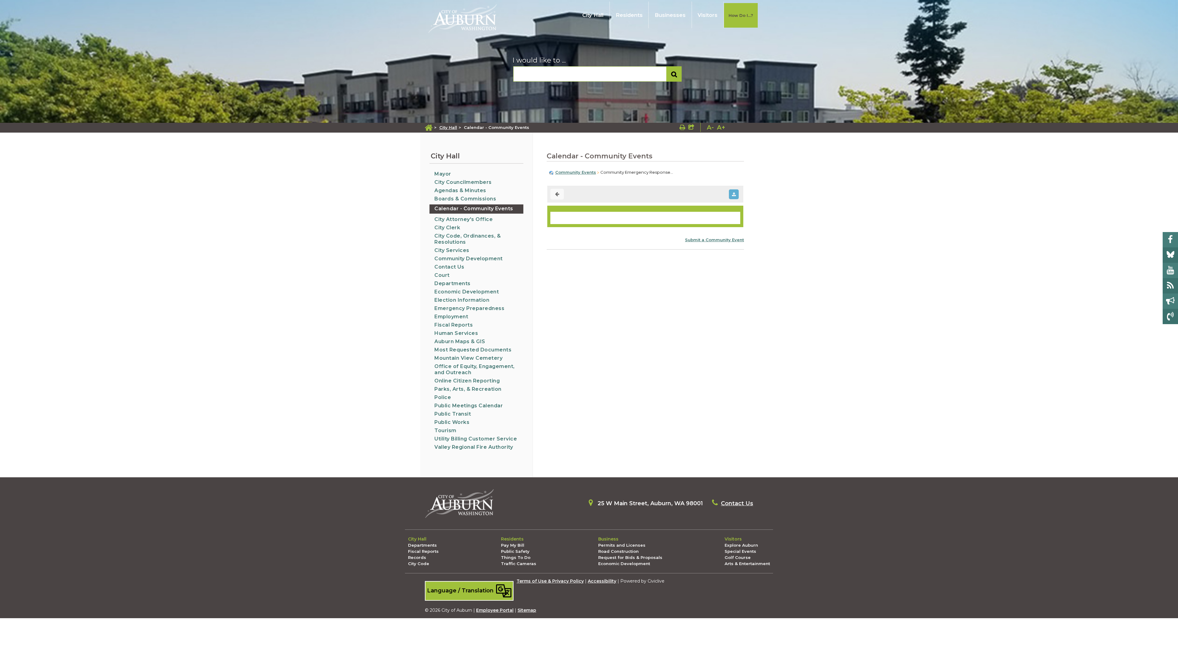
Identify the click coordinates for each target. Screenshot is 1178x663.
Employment (451, 317)
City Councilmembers (463, 182)
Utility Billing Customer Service (475, 439)
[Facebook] (1170, 239)
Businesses (670, 15)
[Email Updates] (1170, 301)
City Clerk (447, 228)
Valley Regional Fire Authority (473, 447)
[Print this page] (682, 127)
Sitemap (527, 610)
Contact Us (449, 267)
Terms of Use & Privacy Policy (550, 581)
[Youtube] (1170, 270)
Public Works (451, 422)
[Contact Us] (1170, 316)
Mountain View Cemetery (468, 358)
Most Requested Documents (472, 350)
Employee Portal (495, 610)
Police (442, 397)
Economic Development (466, 292)
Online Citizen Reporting (467, 381)
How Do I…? (741, 15)
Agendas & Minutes (460, 190)
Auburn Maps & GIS (459, 341)
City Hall (592, 15)
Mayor (442, 174)
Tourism (445, 430)
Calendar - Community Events (473, 208)
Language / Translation (461, 590)
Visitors (708, 15)
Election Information (461, 300)
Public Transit (452, 414)
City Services (451, 250)
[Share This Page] (691, 127)
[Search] (674, 74)
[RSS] (1170, 285)
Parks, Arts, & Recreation (468, 389)
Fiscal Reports (453, 325)
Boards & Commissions (465, 199)
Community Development (468, 259)
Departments (452, 283)
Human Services (456, 333)
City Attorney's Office (463, 219)
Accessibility (602, 581)
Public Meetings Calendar (468, 406)
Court (442, 275)
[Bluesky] (1170, 255)
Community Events (575, 172)
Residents (629, 15)
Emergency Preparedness (469, 308)
